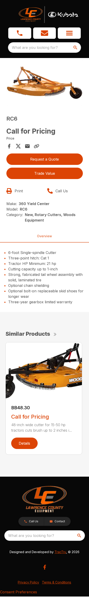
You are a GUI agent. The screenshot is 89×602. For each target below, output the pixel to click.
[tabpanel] (44, 83)
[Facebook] (44, 567)
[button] (19, 33)
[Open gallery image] (44, 83)
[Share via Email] (27, 146)
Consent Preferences (18, 592)
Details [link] (24, 443)
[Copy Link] (36, 146)
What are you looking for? (35, 47)
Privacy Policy (28, 582)
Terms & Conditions (56, 582)
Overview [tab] (44, 236)
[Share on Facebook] (9, 146)
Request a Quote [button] (44, 159)
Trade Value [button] (44, 173)
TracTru (60, 552)
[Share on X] (18, 146)
